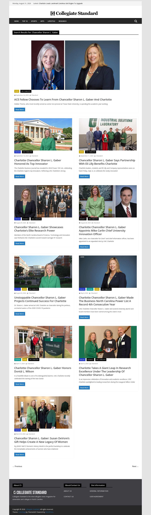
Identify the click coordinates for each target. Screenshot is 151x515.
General (90, 289)
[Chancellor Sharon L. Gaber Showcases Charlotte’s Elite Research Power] (43, 201)
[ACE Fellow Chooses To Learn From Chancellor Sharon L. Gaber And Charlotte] (75, 65)
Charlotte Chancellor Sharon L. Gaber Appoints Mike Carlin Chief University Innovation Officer (102, 230)
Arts (42, 21)
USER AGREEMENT (96, 496)
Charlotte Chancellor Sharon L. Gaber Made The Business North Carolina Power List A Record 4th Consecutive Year (106, 301)
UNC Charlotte (26, 91)
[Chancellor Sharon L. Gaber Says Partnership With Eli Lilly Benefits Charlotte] (108, 134)
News (16, 21)
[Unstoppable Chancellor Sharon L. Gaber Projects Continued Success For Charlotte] (43, 272)
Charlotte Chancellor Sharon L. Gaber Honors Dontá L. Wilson (42, 369)
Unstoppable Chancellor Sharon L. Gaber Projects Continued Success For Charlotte (40, 299)
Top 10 (25, 21)
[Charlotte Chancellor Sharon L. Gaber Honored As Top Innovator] (43, 134)
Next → (135, 466)
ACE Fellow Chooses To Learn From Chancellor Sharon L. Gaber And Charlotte (63, 99)
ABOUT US (68, 491)
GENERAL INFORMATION (99, 491)
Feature (17, 152)
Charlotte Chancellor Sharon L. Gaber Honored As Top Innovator (37, 161)
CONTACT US (69, 496)
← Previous (17, 466)
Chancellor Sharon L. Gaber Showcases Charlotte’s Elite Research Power (38, 228)
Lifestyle (51, 21)
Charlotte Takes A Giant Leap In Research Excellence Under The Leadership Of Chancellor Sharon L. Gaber (105, 371)
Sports (34, 21)
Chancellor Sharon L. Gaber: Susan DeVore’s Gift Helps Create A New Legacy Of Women (42, 439)
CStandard (34, 95)
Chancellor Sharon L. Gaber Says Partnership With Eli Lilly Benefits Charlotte (107, 161)
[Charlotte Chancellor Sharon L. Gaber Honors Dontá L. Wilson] (43, 342)
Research (63, 21)
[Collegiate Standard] (75, 12)
